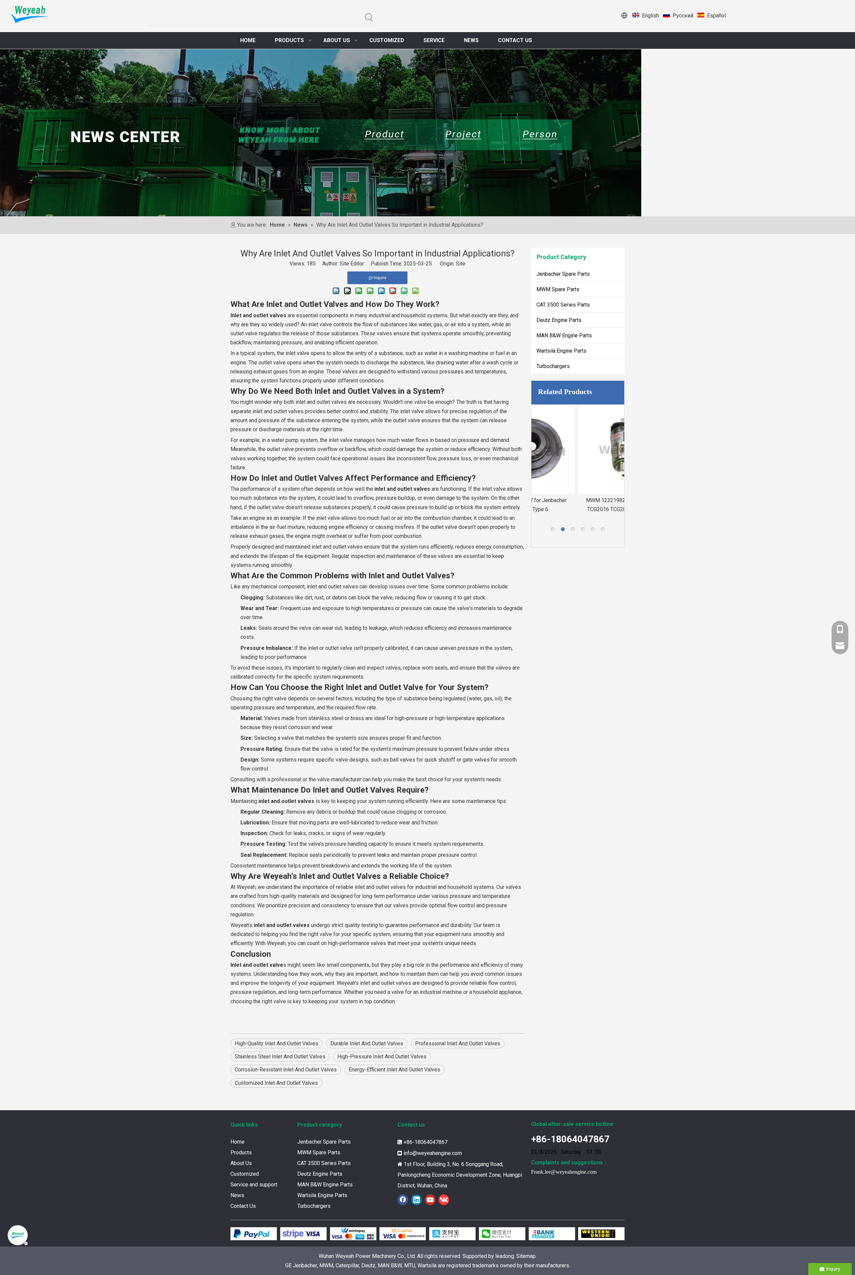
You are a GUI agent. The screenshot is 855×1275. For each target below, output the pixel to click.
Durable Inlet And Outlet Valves (366, 1043)
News (237, 1195)
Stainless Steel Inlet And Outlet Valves (280, 1056)
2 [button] (562, 529)
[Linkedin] (416, 1199)
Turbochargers (553, 366)
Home (237, 1142)
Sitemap (526, 1256)
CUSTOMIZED (386, 40)
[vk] (444, 1199)
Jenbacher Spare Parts (563, 274)
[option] (578, 459)
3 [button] (572, 529)
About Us (241, 1163)
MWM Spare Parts (557, 289)
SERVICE (434, 40)
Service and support (253, 1184)
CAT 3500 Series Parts (563, 305)
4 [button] (582, 529)
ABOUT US (336, 40)
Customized (244, 1174)
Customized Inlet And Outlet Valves (276, 1083)
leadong (504, 1256)
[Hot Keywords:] (369, 17)
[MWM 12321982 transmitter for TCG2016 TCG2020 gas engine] (578, 449)
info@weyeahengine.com (432, 1153)
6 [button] (603, 529)
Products (241, 1152)
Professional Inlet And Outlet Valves (457, 1043)
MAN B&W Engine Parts (564, 335)
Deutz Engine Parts (558, 320)
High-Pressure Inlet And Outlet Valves (381, 1056)
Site (460, 263)
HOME (247, 40)
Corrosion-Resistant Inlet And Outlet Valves (286, 1069)
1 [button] (552, 529)
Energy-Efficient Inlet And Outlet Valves (394, 1069)
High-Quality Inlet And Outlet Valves (276, 1043)
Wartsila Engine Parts (561, 351)
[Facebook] (402, 1199)
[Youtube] (430, 1199)
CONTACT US (515, 40)
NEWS (471, 40)
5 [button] (592, 529)
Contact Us (243, 1206)
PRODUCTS (289, 40)
